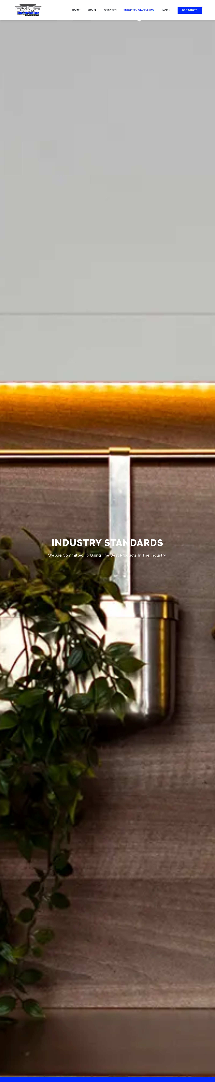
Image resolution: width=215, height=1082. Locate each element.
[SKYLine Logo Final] (28, 3)
